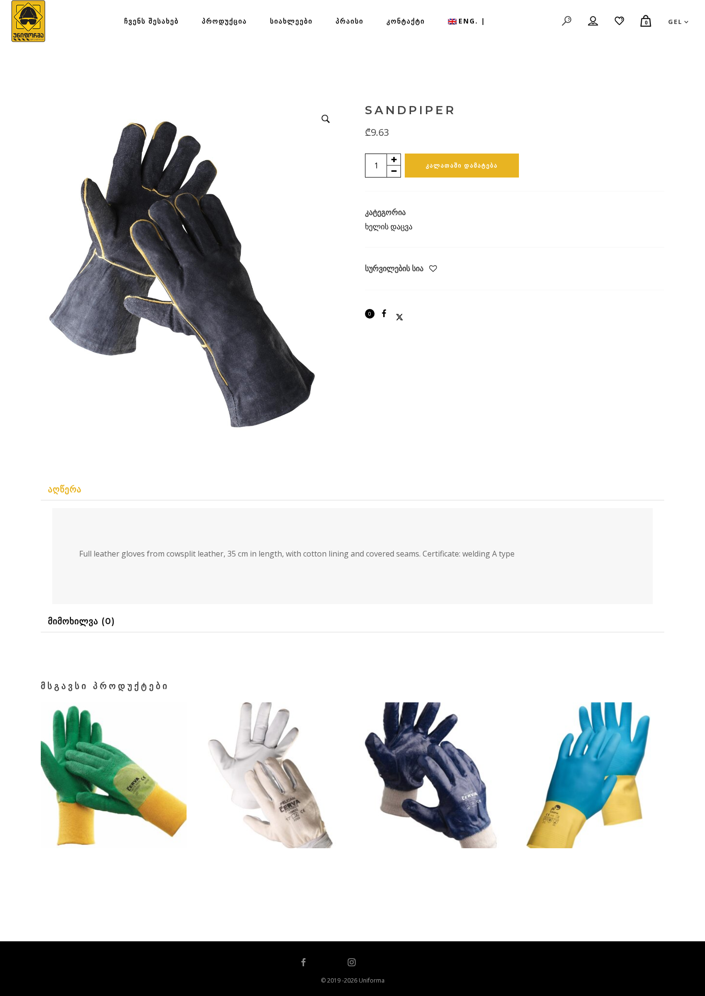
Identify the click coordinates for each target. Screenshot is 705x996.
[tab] (352, 490)
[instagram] (352, 963)
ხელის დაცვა (388, 226)
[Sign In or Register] (593, 21)
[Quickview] (96, 817)
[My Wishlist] (620, 21)
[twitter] (327, 963)
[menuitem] (466, 21)
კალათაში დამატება (462, 165)
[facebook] (303, 963)
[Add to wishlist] (433, 269)
